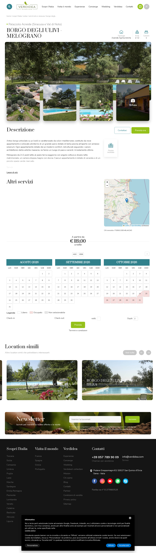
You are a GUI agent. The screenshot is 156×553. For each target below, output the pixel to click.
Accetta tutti (124, 545)
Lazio (9, 478)
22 (42, 293)
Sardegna (11, 486)
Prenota (78, 324)
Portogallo (40, 469)
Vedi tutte (129, 352)
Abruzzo (10, 517)
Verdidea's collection (73, 469)
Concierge (68, 460)
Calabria (10, 508)
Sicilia (25, 16)
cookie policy (30, 530)
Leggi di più (12, 172)
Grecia (38, 465)
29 (42, 300)
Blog (65, 482)
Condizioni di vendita (72, 495)
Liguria (10, 521)
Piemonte (11, 495)
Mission (66, 473)
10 (140, 280)
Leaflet (126, 225)
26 (91, 293)
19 (91, 287)
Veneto (10, 504)
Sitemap (67, 504)
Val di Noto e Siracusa (37, 16)
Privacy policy (69, 499)
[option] (42, 380)
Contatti (67, 486)
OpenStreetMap (136, 225)
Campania (11, 465)
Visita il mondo (46, 449)
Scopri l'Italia (17, 16)
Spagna (38, 460)
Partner (66, 491)
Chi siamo (67, 478)
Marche (10, 482)
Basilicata (11, 512)
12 (91, 280)
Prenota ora (140, 130)
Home (9, 16)
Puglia (10, 473)
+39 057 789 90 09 (105, 457)
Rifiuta (111, 545)
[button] (126, 200)
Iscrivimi (132, 419)
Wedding (67, 465)
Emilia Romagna (14, 491)
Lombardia (12, 499)
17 (140, 287)
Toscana (10, 456)
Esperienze (68, 456)
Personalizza (32, 545)
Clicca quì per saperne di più (122, 429)
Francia (38, 456)
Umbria (10, 469)
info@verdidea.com (133, 457)
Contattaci (122, 130)
